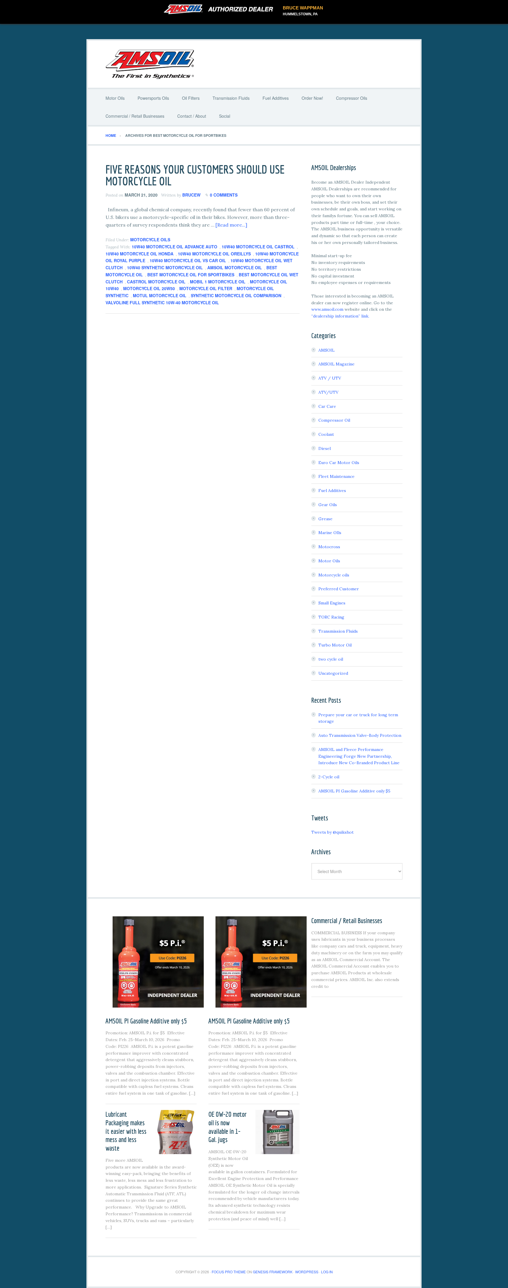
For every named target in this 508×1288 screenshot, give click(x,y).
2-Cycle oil (328, 777)
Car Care (327, 406)
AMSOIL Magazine (336, 364)
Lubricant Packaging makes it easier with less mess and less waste (126, 1131)
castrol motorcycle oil (156, 282)
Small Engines (331, 603)
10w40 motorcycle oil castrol (258, 247)
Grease (325, 518)
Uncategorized (333, 673)
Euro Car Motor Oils (338, 462)
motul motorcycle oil (159, 295)
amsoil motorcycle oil (234, 267)
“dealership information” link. (340, 316)
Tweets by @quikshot (332, 832)
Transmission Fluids (338, 631)
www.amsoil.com (327, 309)
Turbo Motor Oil (335, 645)
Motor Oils (329, 561)
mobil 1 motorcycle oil (217, 282)
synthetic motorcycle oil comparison (236, 295)
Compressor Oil (334, 420)
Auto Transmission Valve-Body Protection (359, 735)
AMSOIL (326, 350)
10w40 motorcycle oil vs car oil (188, 260)
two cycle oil (330, 659)
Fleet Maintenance (336, 476)
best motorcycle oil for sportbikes (190, 274)
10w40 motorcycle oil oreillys (214, 254)
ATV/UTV (328, 392)
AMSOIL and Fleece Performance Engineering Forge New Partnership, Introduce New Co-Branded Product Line (359, 756)
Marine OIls (329, 532)
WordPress (306, 1271)
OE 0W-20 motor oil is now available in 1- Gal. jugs (227, 1127)
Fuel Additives (332, 490)
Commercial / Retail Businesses (346, 920)
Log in (327, 1271)
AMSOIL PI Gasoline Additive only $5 (354, 791)
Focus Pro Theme (229, 1271)
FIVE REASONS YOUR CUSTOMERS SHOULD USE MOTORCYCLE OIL (195, 175)
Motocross (329, 546)
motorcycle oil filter (205, 288)
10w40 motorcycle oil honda (139, 254)
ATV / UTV (329, 378)
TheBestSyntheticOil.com (254, 64)
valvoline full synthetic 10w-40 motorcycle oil (162, 302)
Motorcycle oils (150, 239)
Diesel (324, 448)
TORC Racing (331, 617)
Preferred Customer (338, 588)
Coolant (326, 434)
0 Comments (224, 195)
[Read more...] (231, 225)
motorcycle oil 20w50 (149, 288)
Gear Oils (327, 504)
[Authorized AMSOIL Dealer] (220, 9)
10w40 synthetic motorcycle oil (165, 267)
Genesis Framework (273, 1271)
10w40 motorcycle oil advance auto (174, 247)
